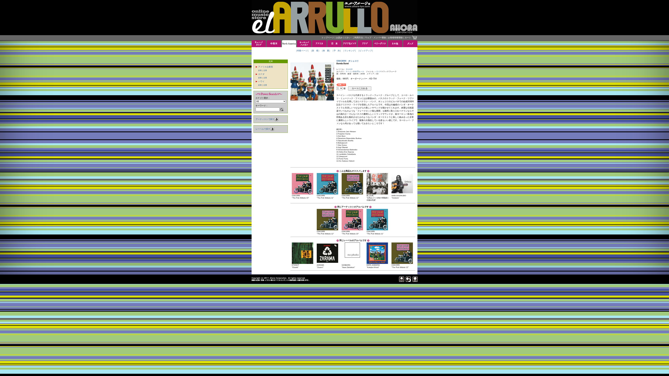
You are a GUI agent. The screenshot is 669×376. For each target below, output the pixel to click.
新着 (260, 70)
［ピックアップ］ (365, 50)
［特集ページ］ (302, 50)
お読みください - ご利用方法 (349, 37)
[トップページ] (415, 280)
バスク (378, 71)
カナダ (261, 74)
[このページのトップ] (401, 280)
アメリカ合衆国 (265, 67)
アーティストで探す (265, 119)
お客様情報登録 (395, 37)
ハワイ (261, 81)
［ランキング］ (349, 50)
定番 (265, 70)
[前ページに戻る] (408, 280)
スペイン (349, 71)
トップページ (327, 37)
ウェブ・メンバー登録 (375, 37)
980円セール (358, 71)
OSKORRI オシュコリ (347, 61)
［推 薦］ (326, 50)
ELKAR (349, 69)
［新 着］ (315, 50)
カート (408, 37)
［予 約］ (337, 50)
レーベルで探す (263, 129)
